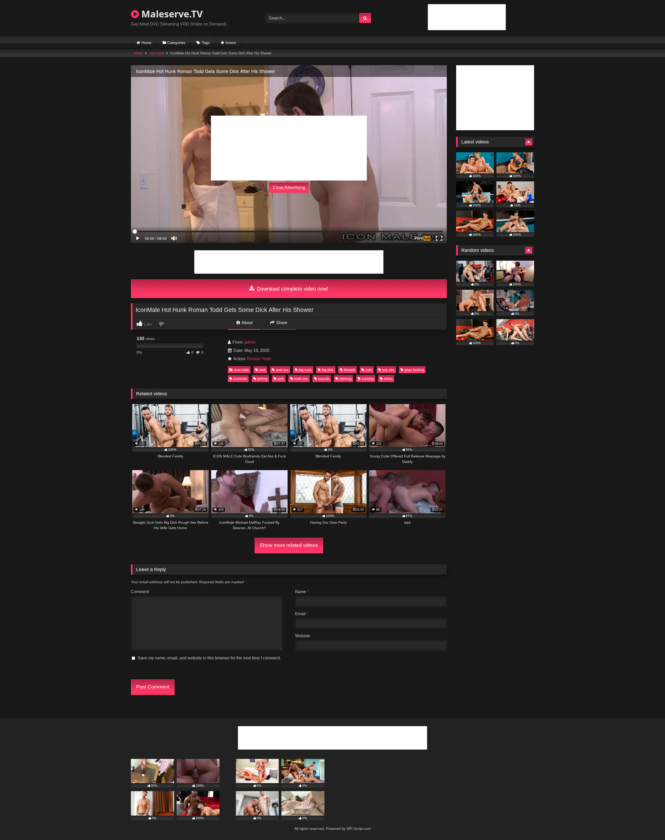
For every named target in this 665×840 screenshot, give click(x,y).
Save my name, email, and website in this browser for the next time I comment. (209, 658)
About (246, 322)
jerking (262, 378)
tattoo (388, 378)
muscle (323, 378)
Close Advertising (289, 187)
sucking (368, 378)
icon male (156, 53)
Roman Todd (259, 359)
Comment (140, 591)
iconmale (240, 378)
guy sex (388, 370)
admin (250, 342)
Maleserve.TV (171, 14)
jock (281, 378)
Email (301, 614)
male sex (301, 378)
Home (146, 43)
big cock (305, 370)
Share (281, 322)
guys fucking (414, 370)
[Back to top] (649, 824)
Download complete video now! (291, 289)
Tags (206, 43)
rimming (345, 378)
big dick (328, 370)
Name (302, 591)
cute (368, 370)
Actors (230, 43)
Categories (176, 43)
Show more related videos (289, 545)
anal (262, 370)
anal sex (282, 370)
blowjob (349, 370)
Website (302, 636)
